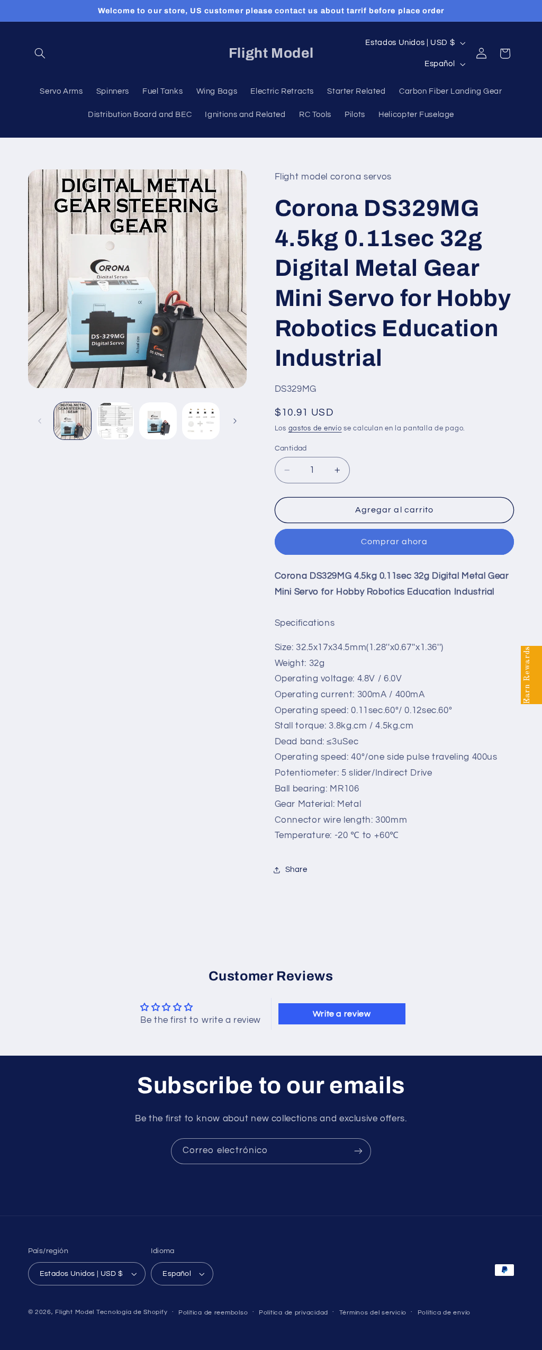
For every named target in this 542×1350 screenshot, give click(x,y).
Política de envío (444, 1313)
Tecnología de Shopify (131, 1312)
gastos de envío (315, 428)
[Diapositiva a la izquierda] (39, 421)
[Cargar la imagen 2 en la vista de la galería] (115, 420)
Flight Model (74, 1312)
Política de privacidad (293, 1313)
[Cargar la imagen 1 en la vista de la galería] (72, 420)
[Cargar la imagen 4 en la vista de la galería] (200, 420)
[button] (40, 53)
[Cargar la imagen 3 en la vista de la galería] (157, 420)
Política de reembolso (213, 1313)
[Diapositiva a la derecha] (235, 421)
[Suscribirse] (358, 1151)
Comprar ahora (394, 541)
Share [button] (296, 870)
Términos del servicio (372, 1313)
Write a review (342, 1014)
